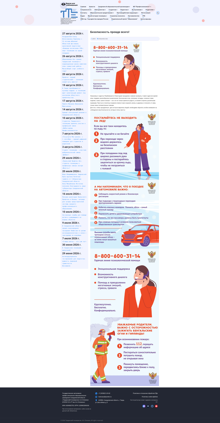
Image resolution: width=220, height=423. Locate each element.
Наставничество (133, 16)
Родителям (150, 10)
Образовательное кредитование (102, 13)
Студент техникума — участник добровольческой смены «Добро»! (74, 152)
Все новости (66, 266)
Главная (83, 6)
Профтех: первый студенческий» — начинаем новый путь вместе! (72, 79)
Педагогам (124, 10)
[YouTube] (156, 406)
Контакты (83, 13)
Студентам (113, 10)
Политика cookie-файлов (150, 396)
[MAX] (144, 406)
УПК (143, 16)
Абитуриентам (100, 10)
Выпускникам (137, 10)
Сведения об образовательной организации (114, 6)
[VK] (152, 406)
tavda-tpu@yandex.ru (105, 396)
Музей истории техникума (97, 16)
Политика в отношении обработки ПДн (145, 393)
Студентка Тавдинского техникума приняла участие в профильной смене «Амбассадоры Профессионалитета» (74, 125)
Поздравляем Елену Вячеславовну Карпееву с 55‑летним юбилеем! (72, 39)
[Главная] (69, 13)
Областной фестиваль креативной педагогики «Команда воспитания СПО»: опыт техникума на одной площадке (73, 48)
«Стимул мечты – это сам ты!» (74, 241)
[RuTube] (148, 406)
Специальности (85, 10)
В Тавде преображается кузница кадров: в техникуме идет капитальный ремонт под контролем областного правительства (74, 92)
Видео (82, 16)
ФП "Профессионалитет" (142, 6)
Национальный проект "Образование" (124, 19)
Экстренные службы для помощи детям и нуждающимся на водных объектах (74, 217)
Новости (92, 6)
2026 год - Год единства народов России (94, 19)
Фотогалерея (145, 13)
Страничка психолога (117, 16)
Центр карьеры (146, 19)
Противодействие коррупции (127, 13)
